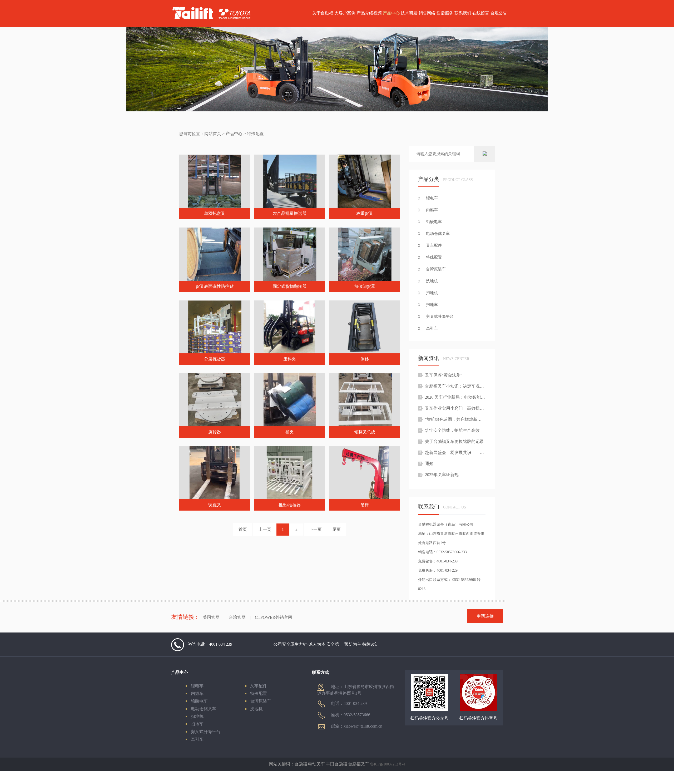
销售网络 (427, 13)
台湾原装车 (260, 701)
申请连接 (485, 616)
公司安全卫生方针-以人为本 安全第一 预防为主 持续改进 (326, 644)
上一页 (265, 529)
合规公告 (498, 13)
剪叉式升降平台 (205, 731)
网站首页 (212, 133)
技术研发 (409, 13)
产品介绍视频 (369, 13)
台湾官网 (237, 617)
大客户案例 (344, 13)
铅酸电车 (199, 701)
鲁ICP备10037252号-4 (387, 764)
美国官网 (211, 617)
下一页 (315, 529)
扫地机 (197, 716)
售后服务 (445, 13)
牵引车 (197, 739)
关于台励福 (322, 13)
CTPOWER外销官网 (273, 617)
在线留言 (480, 13)
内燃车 (197, 693)
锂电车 (197, 686)
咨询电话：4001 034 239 (210, 644)
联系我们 (462, 13)
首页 (243, 529)
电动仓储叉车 (203, 708)
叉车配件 (258, 686)
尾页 (336, 529)
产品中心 (391, 13)
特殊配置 (258, 693)
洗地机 (256, 708)
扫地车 (197, 724)
